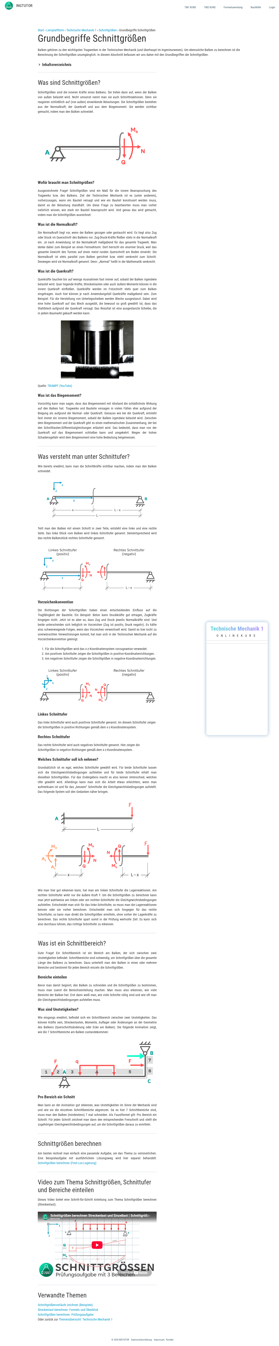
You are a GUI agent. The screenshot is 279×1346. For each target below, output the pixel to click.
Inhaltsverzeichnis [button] (56, 64)
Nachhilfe (256, 7)
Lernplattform (55, 30)
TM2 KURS (210, 7)
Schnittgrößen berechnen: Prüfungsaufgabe (65, 1314)
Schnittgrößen (108, 30)
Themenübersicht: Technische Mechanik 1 (86, 1319)
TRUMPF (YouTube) (59, 386)
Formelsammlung (233, 7)
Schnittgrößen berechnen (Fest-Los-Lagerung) (67, 1163)
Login (272, 7)
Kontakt (169, 1339)
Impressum (159, 1339)
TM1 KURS (190, 7)
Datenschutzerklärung (141, 1339)
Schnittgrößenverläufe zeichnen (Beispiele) (65, 1305)
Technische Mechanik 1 (81, 30)
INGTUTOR (24, 5)
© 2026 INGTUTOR (120, 1339)
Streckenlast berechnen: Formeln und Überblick (68, 1310)
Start (41, 30)
